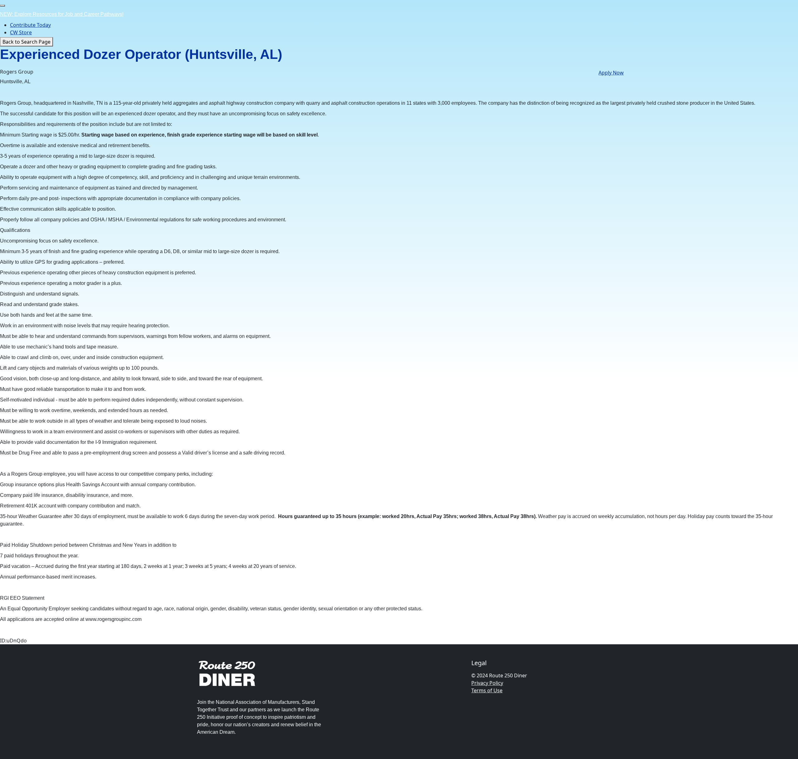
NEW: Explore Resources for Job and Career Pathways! (61, 14)
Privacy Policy (487, 683)
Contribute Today (30, 25)
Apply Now (611, 72)
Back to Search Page (26, 41)
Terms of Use (486, 690)
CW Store (21, 32)
